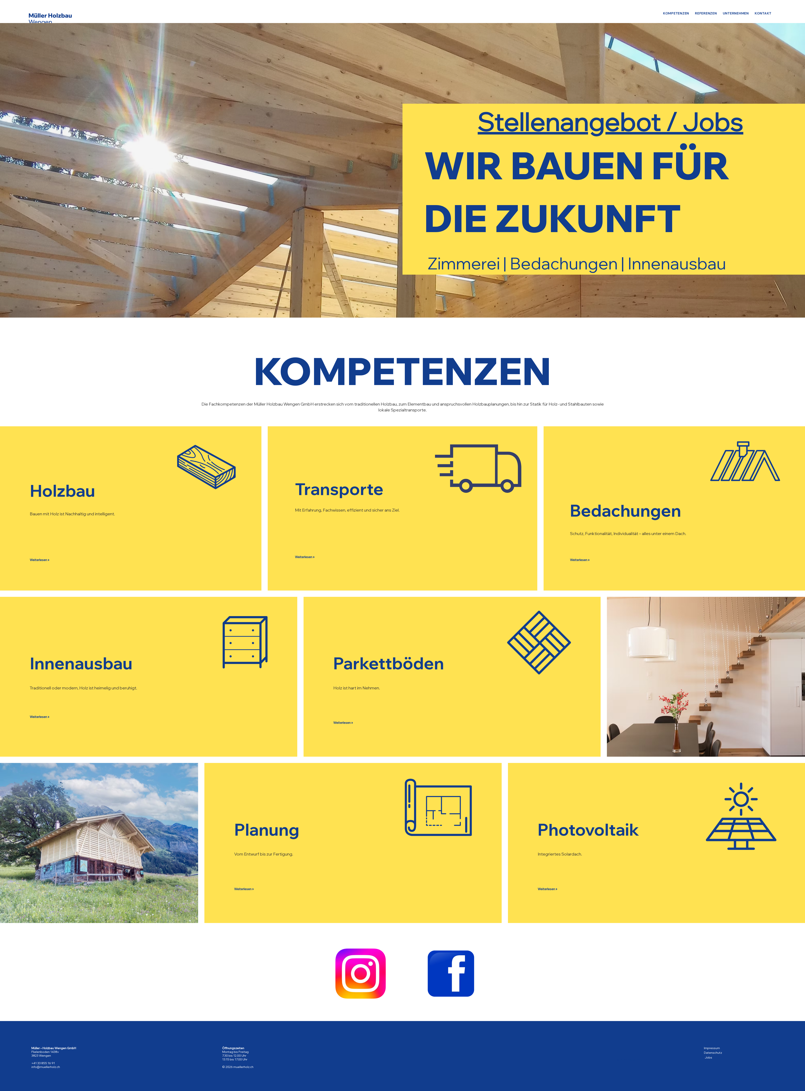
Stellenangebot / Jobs (610, 121)
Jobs (708, 1057)
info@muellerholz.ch (45, 1067)
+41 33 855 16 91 (43, 1063)
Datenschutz (713, 1053)
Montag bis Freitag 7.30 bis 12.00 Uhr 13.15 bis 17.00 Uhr (235, 1055)
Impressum (712, 1048)
